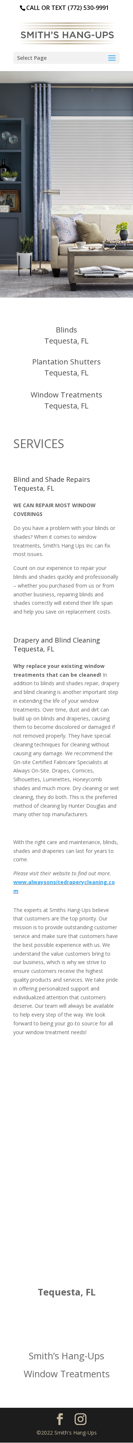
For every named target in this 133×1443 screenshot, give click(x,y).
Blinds (66, 330)
